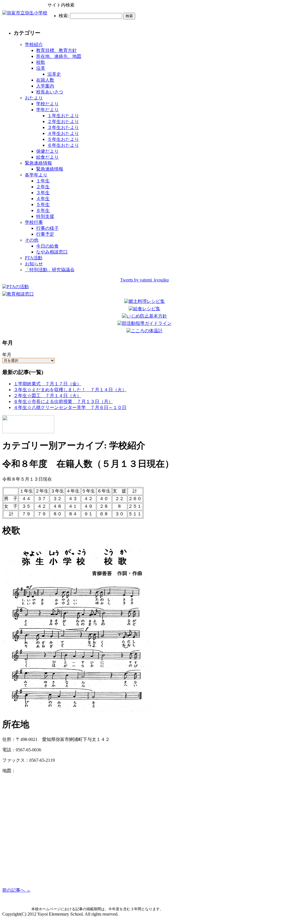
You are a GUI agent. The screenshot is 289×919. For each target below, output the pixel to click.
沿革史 (54, 74)
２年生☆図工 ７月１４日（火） (47, 395)
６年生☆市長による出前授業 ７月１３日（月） (63, 401)
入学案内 (45, 86)
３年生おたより (63, 127)
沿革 (40, 68)
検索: (64, 15)
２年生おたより (63, 121)
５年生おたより (63, 139)
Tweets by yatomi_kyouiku (144, 279)
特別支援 (45, 216)
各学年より (36, 174)
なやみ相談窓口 (52, 252)
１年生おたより (63, 115)
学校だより (47, 103)
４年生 (43, 198)
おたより (34, 97)
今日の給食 (47, 246)
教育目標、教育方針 (56, 50)
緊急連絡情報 (38, 163)
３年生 (43, 192)
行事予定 (45, 234)
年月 (6, 354)
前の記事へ (16, 890)
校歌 (40, 62)
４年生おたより (63, 133)
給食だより (47, 157)
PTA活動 (33, 257)
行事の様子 (47, 228)
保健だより (47, 151)
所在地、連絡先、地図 (58, 56)
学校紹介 (34, 44)
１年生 (43, 180)
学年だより (47, 109)
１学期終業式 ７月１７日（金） (47, 383)
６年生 (43, 210)
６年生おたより (63, 145)
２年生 (43, 186)
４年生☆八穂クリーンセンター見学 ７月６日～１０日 (70, 407)
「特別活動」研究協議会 (50, 269)
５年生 (43, 204)
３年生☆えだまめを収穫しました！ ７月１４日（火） (70, 389)
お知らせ (34, 263)
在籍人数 (45, 80)
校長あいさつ (49, 91)
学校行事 (34, 222)
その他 (31, 240)
